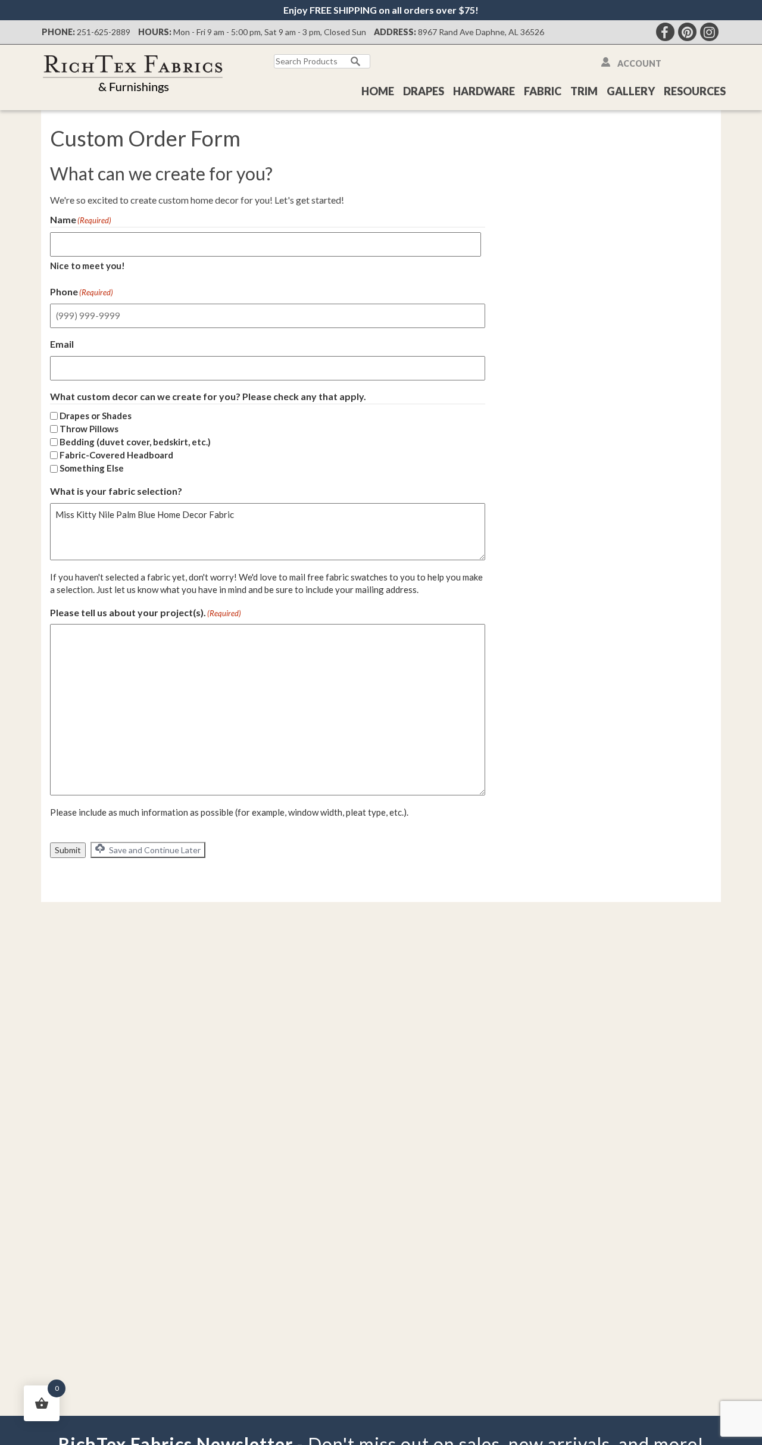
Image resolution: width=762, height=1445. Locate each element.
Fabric (542, 91)
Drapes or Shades (96, 415)
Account (639, 63)
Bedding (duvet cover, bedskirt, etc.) (135, 441)
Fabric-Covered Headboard (116, 455)
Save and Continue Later (154, 850)
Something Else (92, 468)
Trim (584, 91)
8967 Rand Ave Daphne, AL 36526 (481, 32)
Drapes (423, 91)
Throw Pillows (89, 428)
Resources (695, 91)
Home (377, 91)
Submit (68, 850)
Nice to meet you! (87, 265)
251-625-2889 (103, 32)
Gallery (631, 91)
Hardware (484, 91)
